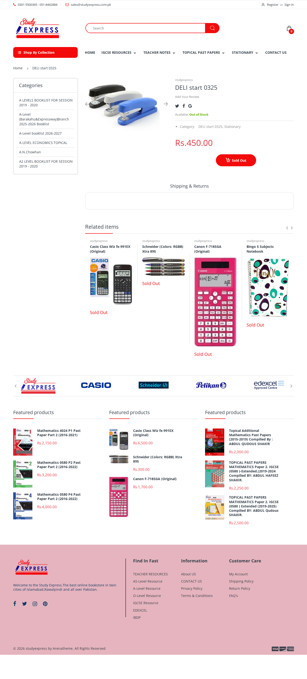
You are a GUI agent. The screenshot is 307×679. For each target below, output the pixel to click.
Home (18, 68)
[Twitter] (177, 106)
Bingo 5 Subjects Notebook (260, 249)
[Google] (190, 106)
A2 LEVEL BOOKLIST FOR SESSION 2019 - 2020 (46, 163)
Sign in (289, 4)
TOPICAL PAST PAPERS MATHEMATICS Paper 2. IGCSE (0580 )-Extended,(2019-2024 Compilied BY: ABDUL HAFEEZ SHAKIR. (254, 471)
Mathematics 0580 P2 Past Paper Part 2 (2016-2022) (59, 464)
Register (272, 4)
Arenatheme (63, 648)
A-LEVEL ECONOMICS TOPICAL (43, 142)
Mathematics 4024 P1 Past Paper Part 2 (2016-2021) (59, 433)
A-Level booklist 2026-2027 (40, 133)
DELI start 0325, (210, 126)
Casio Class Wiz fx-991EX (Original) (153, 433)
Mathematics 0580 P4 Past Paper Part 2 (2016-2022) (59, 496)
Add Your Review (187, 97)
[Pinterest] (45, 604)
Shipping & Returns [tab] (189, 186)
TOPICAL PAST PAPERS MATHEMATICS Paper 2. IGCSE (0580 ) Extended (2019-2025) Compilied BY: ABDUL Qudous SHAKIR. (254, 506)
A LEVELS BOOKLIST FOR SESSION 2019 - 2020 (46, 102)
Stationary (232, 126)
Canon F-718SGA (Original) (207, 249)
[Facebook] (184, 106)
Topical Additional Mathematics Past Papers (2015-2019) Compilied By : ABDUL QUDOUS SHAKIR (251, 437)
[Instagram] (35, 604)
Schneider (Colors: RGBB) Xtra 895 (157, 459)
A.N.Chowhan (30, 152)
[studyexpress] (37, 27)
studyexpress (184, 80)
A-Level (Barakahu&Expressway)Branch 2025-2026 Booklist (44, 119)
